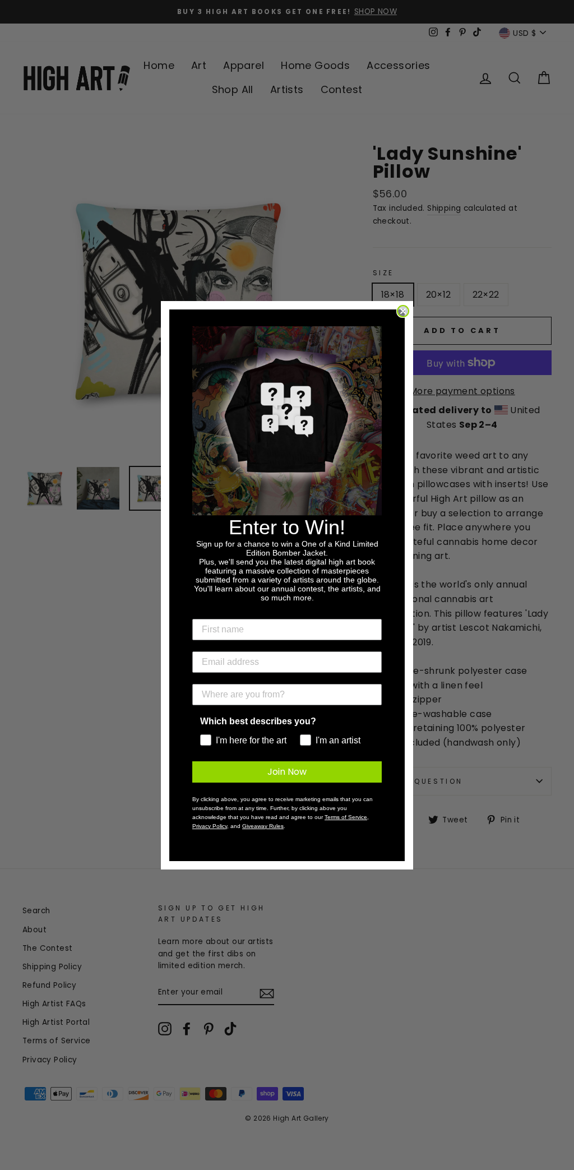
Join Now (287, 771)
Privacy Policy (209, 826)
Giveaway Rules (263, 826)
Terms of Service (346, 817)
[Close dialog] (403, 311)
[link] (287, 421)
